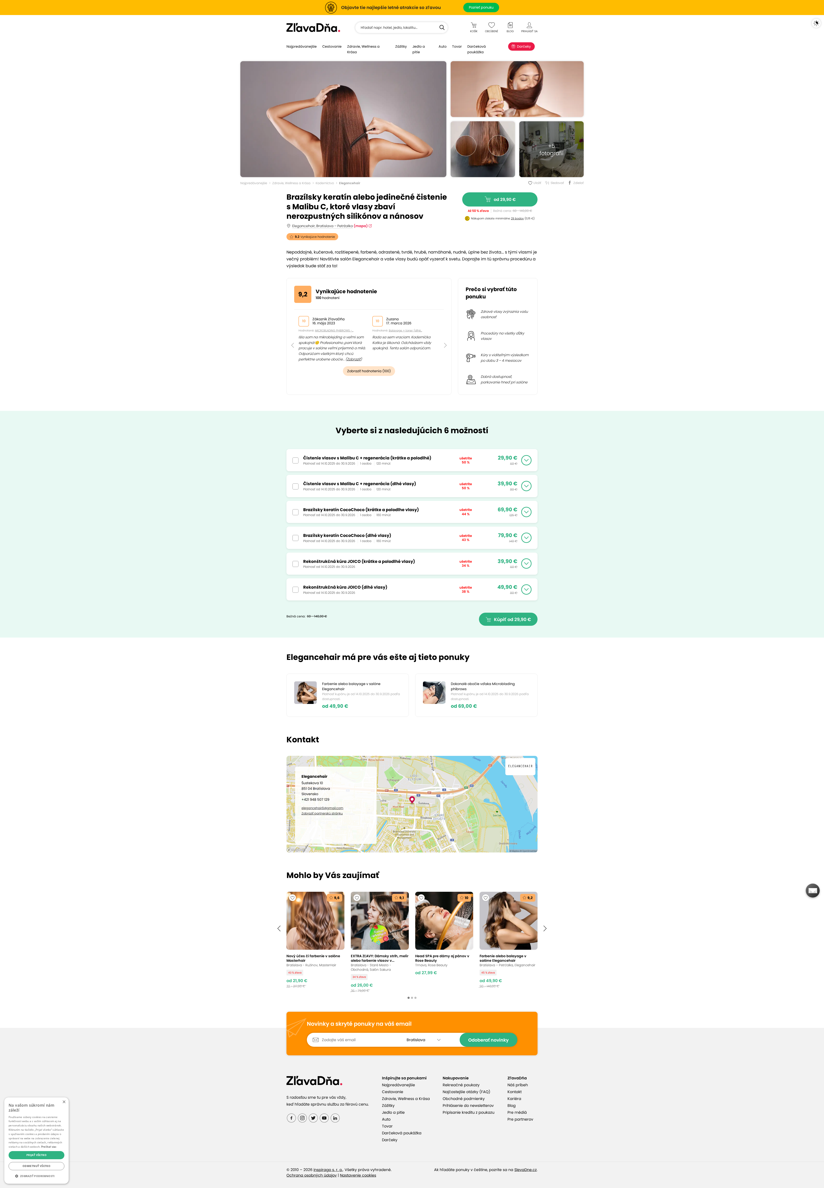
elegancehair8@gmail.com (322, 808)
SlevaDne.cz (525, 1169)
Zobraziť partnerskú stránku (322, 813)
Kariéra (514, 1098)
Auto (443, 46)
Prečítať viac (49, 1147)
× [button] (63, 1102)
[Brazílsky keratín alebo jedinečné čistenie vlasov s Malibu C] (343, 119)
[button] (292, 335)
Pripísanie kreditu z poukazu (468, 1112)
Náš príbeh (517, 1085)
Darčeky (524, 46)
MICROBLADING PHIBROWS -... (334, 330)
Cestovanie (332, 46)
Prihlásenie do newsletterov (468, 1105)
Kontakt (514, 1091)
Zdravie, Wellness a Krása (363, 49)
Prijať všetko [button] (36, 1155)
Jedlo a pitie (418, 49)
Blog (511, 1105)
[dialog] (36, 1140)
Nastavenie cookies (358, 1175)
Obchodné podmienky (464, 1098)
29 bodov (517, 218)
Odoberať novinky (488, 1040)
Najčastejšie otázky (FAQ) (466, 1091)
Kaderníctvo (325, 183)
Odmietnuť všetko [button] (36, 1166)
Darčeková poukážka (476, 49)
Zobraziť (353, 359)
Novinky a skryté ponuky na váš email (359, 1024)
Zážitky (401, 46)
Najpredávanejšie (301, 46)
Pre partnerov (520, 1119)
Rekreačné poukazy (461, 1085)
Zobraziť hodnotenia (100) (369, 371)
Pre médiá (517, 1112)
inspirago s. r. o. (328, 1169)
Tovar (457, 46)
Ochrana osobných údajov (311, 1175)
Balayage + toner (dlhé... (405, 330)
